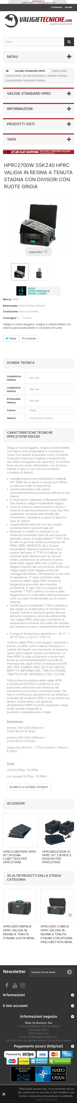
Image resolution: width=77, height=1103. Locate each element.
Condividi (29, 338)
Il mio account (15, 1006)
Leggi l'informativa (46, 1099)
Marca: (7, 299)
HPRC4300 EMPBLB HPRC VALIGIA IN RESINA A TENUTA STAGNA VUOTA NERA (18, 932)
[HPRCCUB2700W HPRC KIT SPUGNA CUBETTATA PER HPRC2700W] (20, 830)
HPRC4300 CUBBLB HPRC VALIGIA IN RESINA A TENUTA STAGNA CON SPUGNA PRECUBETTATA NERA (56, 934)
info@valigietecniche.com (42, 1036)
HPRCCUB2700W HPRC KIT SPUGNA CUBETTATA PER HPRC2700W (20, 857)
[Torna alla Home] (7, 71)
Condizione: (11, 311)
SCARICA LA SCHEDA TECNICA (29, 787)
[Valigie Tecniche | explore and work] (38, 21)
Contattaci (56, 7)
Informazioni (20, 109)
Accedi (68, 7)
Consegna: (10, 317)
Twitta (12, 338)
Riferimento (10, 305)
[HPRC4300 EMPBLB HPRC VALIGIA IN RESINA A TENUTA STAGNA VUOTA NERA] (20, 905)
